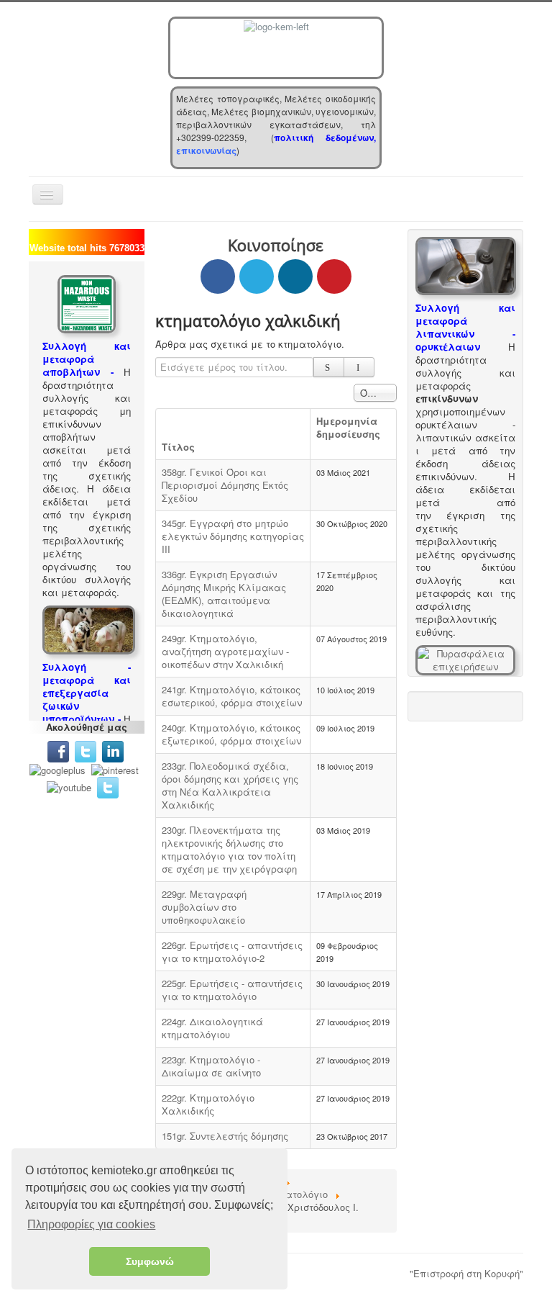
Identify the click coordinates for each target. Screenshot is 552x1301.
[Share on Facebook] (218, 276)
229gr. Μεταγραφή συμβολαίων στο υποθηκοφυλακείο (204, 907)
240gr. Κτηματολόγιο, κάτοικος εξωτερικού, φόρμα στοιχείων (231, 734)
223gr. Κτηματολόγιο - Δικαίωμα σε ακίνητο (211, 1066)
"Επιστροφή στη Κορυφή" (466, 1273)
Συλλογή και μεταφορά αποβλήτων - (86, 359)
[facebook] (58, 750)
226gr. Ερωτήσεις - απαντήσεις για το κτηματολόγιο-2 (232, 951)
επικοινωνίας (206, 150)
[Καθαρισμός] (359, 367)
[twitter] (85, 750)
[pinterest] (116, 768)
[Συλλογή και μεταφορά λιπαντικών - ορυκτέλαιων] (465, 264)
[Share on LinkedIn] (295, 276)
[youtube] (69, 786)
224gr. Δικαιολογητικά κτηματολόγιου (212, 1027)
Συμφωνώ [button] (150, 1261)
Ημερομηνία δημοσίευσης (348, 427)
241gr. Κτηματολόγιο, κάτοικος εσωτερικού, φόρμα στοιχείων (232, 696)
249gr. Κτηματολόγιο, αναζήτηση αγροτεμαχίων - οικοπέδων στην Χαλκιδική (225, 651)
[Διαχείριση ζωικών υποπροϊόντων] (88, 628)
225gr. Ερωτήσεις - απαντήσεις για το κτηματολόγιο (232, 989)
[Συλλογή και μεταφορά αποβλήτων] (87, 303)
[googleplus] (57, 768)
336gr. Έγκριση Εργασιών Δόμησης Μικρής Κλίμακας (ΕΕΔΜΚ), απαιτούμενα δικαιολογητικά (224, 593)
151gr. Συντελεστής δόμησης (225, 1136)
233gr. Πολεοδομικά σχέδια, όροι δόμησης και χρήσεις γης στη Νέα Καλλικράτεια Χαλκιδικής (230, 785)
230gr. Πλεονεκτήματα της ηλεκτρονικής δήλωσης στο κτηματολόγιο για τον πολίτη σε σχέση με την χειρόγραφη (229, 849)
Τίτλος (178, 447)
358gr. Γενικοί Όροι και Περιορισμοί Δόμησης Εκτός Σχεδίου (225, 485)
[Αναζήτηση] (328, 367)
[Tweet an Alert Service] (108, 786)
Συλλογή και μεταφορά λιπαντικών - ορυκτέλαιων (465, 327)
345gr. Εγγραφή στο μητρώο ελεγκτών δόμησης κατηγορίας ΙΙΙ (233, 536)
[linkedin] (115, 750)
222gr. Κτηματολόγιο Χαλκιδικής (208, 1104)
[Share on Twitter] (256, 276)
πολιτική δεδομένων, (325, 137)
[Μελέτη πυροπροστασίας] (465, 659)
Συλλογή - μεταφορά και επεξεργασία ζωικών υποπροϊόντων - (86, 693)
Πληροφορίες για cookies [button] (91, 1224)
